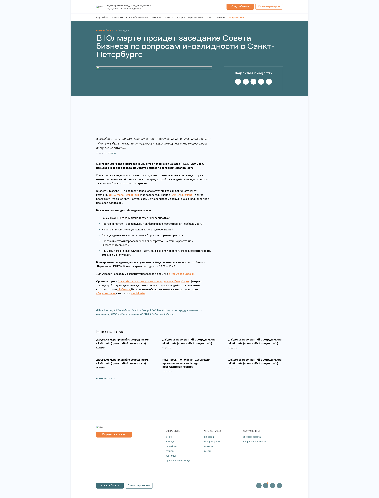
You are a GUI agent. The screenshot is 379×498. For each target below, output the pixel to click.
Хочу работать (240, 6)
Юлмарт (187, 194)
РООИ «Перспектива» (125, 314)
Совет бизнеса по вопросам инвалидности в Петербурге (153, 281)
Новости (169, 17)
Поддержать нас (236, 17)
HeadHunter (138, 293)
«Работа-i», (124, 289)
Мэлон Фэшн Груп (128, 194)
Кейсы (207, 451)
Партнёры (171, 446)
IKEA (118, 310)
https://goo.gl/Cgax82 (182, 273)
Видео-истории (195, 17)
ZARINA (175, 194)
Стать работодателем (137, 17)
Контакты (220, 17)
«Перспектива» (106, 293)
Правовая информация (178, 460)
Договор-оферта (252, 437)
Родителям (117, 17)
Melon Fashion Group (136, 310)
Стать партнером (269, 6)
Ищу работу (102, 17)
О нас (209, 17)
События (112, 153)
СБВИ (145, 314)
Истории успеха (212, 441)
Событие (157, 314)
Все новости (104, 378)
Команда (170, 441)
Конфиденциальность (254, 441)
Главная (100, 30)
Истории (180, 17)
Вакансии (156, 17)
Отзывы (170, 451)
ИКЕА (112, 194)
